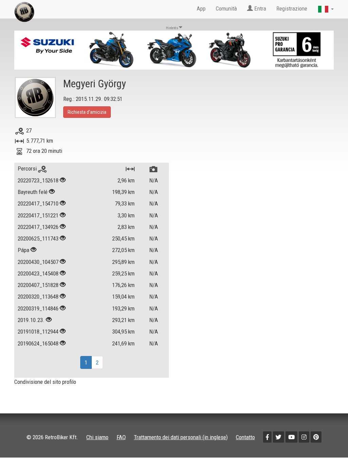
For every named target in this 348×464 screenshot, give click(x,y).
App (201, 8)
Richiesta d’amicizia (87, 112)
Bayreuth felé (33, 192)
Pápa (23, 250)
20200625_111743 (38, 238)
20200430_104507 (38, 261)
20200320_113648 (38, 296)
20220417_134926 (38, 227)
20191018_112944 (38, 331)
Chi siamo (97, 437)
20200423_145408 (38, 273)
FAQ (121, 437)
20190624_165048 (38, 343)
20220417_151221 (38, 215)
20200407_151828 (38, 285)
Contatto (245, 437)
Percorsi (28, 168)
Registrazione (291, 8)
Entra (259, 8)
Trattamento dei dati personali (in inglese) (181, 437)
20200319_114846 (38, 308)
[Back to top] (328, 444)
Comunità (226, 8)
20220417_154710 (38, 203)
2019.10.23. (31, 320)
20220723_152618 (38, 180)
